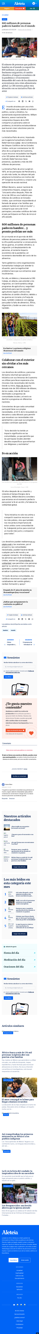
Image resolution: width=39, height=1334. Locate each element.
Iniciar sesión (25, 1260)
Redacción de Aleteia (24, 30)
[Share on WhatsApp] (33, 101)
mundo (13, 630)
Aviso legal (19, 1321)
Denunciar (12, 798)
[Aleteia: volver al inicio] (19, 3)
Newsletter (19, 1287)
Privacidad (20, 1328)
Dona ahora (18, 8)
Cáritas (31, 300)
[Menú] (7, 3)
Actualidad (5, 15)
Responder (5, 798)
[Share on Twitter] (26, 101)
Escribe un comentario (19, 776)
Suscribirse (13, 1260)
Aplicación (20, 1289)
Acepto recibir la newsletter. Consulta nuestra (20, 671)
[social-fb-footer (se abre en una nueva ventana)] (18, 1305)
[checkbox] (4, 671)
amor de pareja (8, 1080)
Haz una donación (19, 1314)
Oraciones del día (14, 966)
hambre (5, 630)
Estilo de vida (19, 1276)
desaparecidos (8, 1033)
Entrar (25, 769)
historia (6, 1114)
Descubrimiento (19, 1278)
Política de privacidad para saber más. (20, 671)
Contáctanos (19, 1324)
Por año (19, 1298)
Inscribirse (8, 677)
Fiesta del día (11, 952)
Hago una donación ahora (14, 730)
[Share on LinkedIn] (22, 101)
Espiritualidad (19, 1273)
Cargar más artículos (19, 867)
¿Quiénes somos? (19, 1317)
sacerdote (7, 1151)
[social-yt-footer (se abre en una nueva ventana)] (14, 1305)
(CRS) (17, 143)
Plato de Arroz (22, 386)
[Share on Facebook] (19, 101)
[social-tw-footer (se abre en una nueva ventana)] (21, 1305)
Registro (7, 8)
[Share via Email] (29, 101)
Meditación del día (14, 959)
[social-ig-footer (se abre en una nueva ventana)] (25, 1305)
